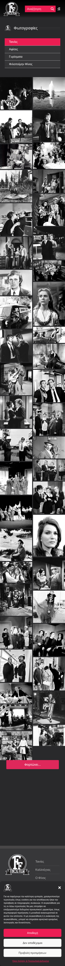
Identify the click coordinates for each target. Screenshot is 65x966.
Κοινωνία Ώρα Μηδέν (49, 105)
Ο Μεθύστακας (15, 714)
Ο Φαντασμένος (16, 663)
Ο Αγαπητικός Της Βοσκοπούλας (16, 569)
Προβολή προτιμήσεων (32, 952)
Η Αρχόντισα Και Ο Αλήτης (16, 542)
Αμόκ (49, 85)
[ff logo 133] (12, 3)
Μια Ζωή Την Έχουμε (49, 733)
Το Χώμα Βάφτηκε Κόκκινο (49, 533)
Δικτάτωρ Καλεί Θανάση (49, 135)
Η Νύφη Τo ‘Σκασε (16, 292)
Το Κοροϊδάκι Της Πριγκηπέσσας (16, 743)
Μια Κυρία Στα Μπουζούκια (16, 442)
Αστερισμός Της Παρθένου (19, 262)
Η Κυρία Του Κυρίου (16, 797)
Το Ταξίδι (16, 85)
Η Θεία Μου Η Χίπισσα (49, 604)
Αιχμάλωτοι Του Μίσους (16, 409)
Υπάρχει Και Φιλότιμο (16, 475)
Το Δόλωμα (49, 383)
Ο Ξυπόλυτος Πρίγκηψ (51, 189)
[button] (59, 887)
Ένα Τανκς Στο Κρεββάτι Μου (49, 637)
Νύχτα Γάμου (16, 509)
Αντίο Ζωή (49, 467)
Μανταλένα (18, 245)
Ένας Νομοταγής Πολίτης (49, 793)
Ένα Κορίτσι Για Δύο (49, 222)
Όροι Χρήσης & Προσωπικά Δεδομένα (30, 961)
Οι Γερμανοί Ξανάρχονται (20, 136)
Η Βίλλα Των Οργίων (49, 571)
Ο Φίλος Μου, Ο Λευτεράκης (19, 199)
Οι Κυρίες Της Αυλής (49, 495)
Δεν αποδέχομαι (32, 942)
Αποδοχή (32, 932)
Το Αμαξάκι (16, 690)
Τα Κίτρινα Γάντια (49, 445)
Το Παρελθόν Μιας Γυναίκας (49, 760)
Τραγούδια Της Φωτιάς (49, 822)
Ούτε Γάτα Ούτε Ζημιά (16, 831)
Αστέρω (16, 769)
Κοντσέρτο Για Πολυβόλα (16, 597)
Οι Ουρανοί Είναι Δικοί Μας (49, 327)
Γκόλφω (49, 296)
